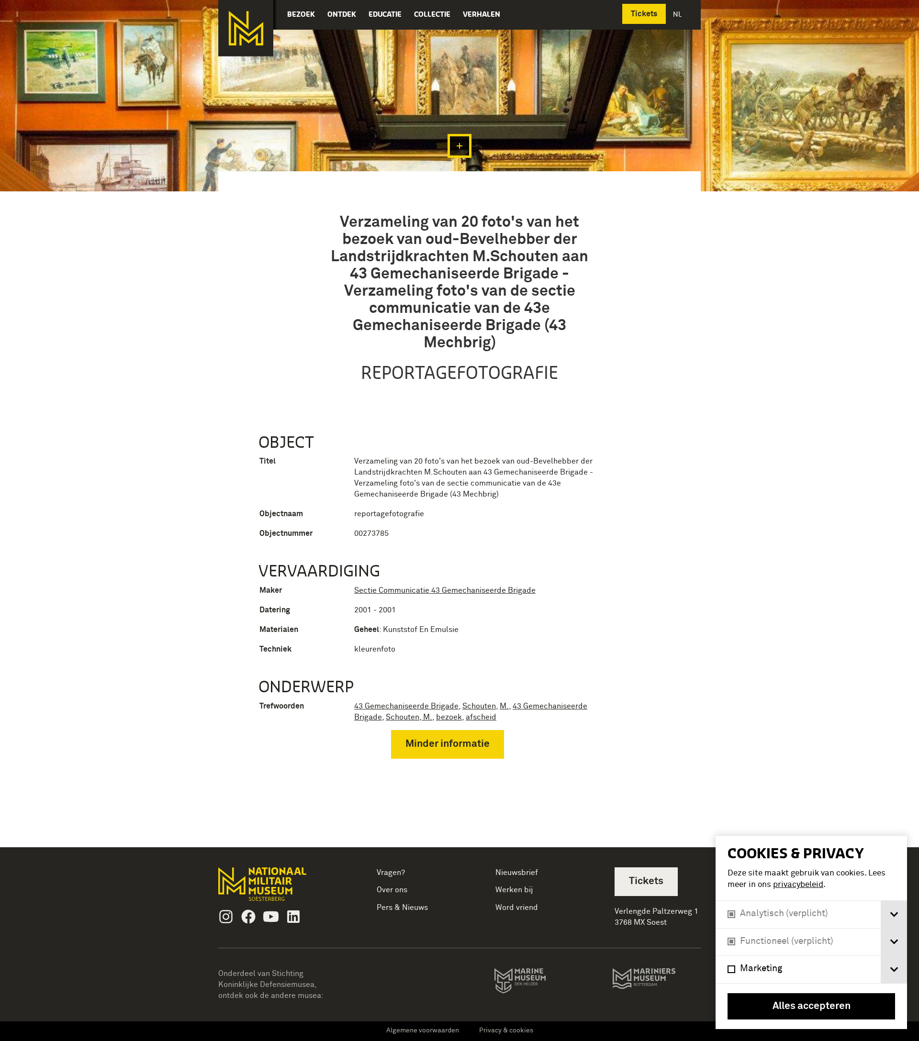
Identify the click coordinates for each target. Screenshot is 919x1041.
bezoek (449, 717)
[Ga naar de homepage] (245, 28)
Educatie (385, 14)
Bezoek (301, 14)
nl (678, 14)
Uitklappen (459, 146)
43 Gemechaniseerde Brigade (406, 706)
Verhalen (481, 14)
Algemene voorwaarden (422, 1030)
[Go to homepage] (277, 888)
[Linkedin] (293, 916)
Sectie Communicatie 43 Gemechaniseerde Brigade (445, 590)
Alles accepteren (812, 1006)
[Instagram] (226, 916)
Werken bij (514, 890)
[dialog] (811, 932)
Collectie (432, 14)
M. (504, 706)
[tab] (894, 914)
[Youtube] (271, 916)
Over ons (392, 890)
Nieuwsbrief (516, 872)
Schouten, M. (409, 717)
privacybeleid (798, 885)
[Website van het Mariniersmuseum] (656, 983)
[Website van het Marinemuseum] (533, 982)
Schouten (479, 706)
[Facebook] (248, 916)
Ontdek (341, 14)
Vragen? (391, 872)
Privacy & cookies (506, 1030)
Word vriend (516, 907)
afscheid (481, 717)
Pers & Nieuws (402, 907)
